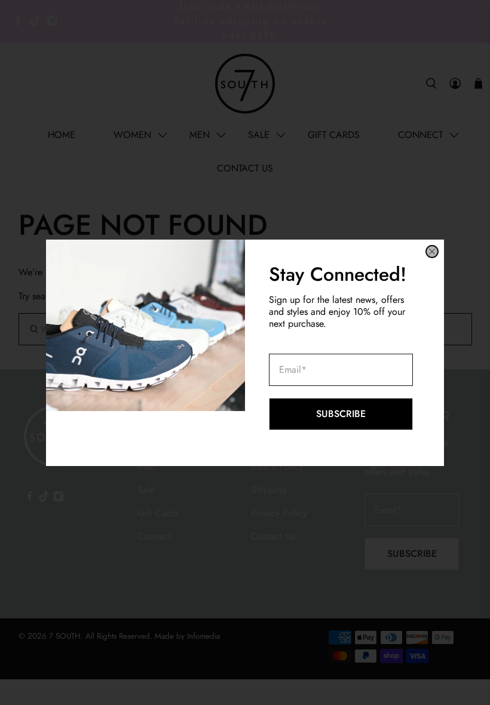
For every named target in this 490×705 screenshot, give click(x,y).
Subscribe (341, 414)
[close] (432, 252)
